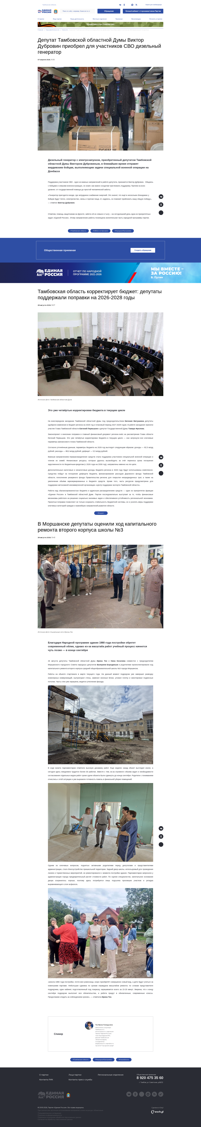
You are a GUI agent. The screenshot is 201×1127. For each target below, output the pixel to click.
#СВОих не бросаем (100, 231)
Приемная (119, 19)
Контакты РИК (46, 1080)
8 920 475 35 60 (150, 1078)
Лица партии (57, 19)
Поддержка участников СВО (100, 24)
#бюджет (101, 513)
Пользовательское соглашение (49, 1113)
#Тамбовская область (78, 231)
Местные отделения (100, 19)
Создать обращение (142, 250)
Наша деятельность (77, 19)
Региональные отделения (110, 1075)
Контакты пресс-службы (80, 1080)
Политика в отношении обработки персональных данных (59, 1117)
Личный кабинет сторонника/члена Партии (143, 11)
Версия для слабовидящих (153, 4)
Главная (40, 30)
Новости (65, 30)
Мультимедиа (136, 19)
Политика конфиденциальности (50, 1115)
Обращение (109, 11)
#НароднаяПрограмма (123, 231)
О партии (41, 19)
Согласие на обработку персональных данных (55, 1119)
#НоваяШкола (124, 1059)
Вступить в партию (155, 19)
